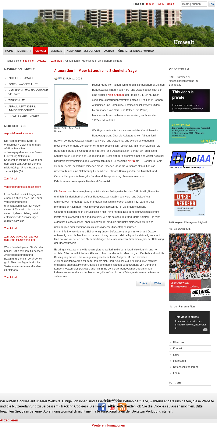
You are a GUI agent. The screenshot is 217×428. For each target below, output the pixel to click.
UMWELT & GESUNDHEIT (23, 116)
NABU (132, 161)
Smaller (171, 3)
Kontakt (177, 348)
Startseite (28, 60)
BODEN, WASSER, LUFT (23, 84)
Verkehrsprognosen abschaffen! (22, 186)
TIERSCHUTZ (16, 100)
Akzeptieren (9, 420)
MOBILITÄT (24, 50)
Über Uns (178, 342)
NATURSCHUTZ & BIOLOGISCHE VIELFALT (28, 92)
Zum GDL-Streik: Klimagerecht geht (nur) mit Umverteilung (21, 238)
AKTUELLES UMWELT (21, 78)
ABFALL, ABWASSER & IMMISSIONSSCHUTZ (22, 108)
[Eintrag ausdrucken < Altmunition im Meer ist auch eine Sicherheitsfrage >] (56, 79)
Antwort (63, 191)
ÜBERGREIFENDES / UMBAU (136, 50)
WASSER (56, 60)
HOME (9, 50)
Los (211, 4)
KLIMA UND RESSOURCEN (83, 50)
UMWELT (40, 50)
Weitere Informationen (108, 425)
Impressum (179, 360)
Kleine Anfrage (116, 94)
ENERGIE (56, 50)
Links (176, 354)
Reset (160, 3)
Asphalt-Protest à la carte (18, 133)
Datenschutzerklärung (186, 366)
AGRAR (109, 50)
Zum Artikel (10, 178)
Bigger (150, 3)
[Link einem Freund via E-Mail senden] (60, 79)
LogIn (176, 373)
